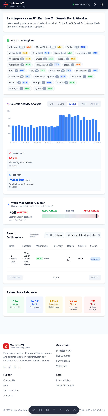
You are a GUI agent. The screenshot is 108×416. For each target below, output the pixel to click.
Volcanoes (61, 366)
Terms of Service (65, 385)
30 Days (72, 103)
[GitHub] (9, 367)
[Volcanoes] (67, 409)
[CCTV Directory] (54, 409)
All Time (94, 103)
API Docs (8, 395)
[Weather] (74, 409)
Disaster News (64, 350)
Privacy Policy (63, 380)
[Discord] (4, 367)
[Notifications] (94, 4)
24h (52, 103)
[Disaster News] (47, 409)
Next (93, 277)
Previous (16, 277)
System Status (10, 390)
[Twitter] (15, 367)
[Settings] (102, 4)
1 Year (83, 103)
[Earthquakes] (60, 409)
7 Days (61, 103)
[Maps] (40, 409)
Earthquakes (63, 360)
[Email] (20, 367)
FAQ (5, 385)
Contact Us (9, 380)
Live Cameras (63, 355)
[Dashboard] (33, 409)
